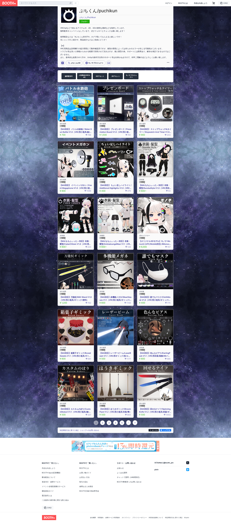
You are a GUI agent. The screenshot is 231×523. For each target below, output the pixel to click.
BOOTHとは (183, 3)
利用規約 (100, 517)
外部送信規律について (156, 517)
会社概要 (93, 517)
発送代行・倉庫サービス (51, 482)
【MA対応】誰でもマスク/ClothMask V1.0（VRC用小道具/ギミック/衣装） (155, 298)
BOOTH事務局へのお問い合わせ (129, 482)
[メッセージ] (108, 62)
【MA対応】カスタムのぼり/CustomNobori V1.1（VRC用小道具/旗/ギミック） (75, 410)
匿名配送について (48, 477)
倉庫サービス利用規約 (112, 517)
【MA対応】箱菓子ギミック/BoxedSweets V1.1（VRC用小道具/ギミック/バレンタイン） (75, 354)
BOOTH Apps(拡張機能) (51, 473)
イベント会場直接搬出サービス (53, 486)
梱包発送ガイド (48, 491)
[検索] (70, 3)
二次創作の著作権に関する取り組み (55, 500)
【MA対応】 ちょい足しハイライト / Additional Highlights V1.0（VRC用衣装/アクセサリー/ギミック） (115, 186)
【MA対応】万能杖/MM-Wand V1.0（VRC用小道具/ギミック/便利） (76, 298)
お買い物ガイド (85, 473)
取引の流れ (83, 482)
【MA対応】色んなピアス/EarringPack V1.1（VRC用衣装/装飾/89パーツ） (154, 354)
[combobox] (46, 3)
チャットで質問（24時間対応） (129, 477)
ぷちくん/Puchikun (87, 17)
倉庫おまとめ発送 (86, 486)
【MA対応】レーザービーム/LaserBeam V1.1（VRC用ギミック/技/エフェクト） (115, 354)
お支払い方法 (84, 477)
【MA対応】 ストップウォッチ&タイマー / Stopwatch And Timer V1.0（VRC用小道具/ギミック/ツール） (155, 130)
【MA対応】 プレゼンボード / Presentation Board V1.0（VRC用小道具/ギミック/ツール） (115, 130)
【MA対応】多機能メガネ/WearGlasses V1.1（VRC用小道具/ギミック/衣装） (115, 298)
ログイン (168, 3)
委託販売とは (47, 495)
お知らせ (120, 468)
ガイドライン (126, 517)
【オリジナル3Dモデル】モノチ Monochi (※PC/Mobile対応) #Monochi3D (155, 242)
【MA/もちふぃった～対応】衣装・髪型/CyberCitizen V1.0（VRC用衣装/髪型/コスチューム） (75, 242)
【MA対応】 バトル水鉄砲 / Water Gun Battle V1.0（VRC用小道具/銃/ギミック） (76, 130)
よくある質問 (122, 473)
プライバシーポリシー (139, 517)
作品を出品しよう (200, 3)
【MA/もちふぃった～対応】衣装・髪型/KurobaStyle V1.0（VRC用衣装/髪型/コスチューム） (154, 186)
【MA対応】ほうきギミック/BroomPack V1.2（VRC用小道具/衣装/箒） (115, 410)
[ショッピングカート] (214, 3)
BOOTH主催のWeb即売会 (89, 491)
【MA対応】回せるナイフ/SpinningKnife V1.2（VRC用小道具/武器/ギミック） (155, 410)
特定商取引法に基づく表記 (173, 517)
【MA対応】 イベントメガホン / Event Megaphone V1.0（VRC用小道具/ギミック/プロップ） (76, 186)
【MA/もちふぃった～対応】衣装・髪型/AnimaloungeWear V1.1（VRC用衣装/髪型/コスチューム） (115, 242)
